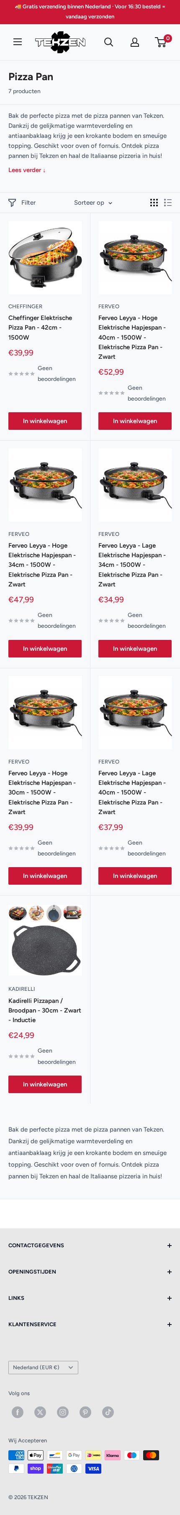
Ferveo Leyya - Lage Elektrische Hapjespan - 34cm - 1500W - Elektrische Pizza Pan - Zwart (132, 565)
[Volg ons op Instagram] (63, 1412)
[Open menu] (17, 42)
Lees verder (27, 170)
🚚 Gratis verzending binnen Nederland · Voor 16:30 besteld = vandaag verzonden (90, 11)
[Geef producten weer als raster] (154, 202)
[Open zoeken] (109, 42)
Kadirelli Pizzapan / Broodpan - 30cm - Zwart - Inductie (44, 1010)
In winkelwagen (45, 421)
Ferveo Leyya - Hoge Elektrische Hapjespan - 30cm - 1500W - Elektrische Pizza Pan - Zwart (42, 792)
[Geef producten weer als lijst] (168, 202)
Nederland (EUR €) (36, 1367)
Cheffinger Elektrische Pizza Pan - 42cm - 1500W (40, 327)
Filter (28, 202)
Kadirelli (21, 989)
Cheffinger (25, 306)
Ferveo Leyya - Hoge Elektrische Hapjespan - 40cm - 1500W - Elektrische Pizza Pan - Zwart (132, 337)
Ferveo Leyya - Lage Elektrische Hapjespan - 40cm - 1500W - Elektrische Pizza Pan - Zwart (132, 792)
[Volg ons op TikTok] (108, 1412)
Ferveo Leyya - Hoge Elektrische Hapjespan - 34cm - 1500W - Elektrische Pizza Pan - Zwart (42, 565)
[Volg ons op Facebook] (17, 1412)
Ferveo (108, 306)
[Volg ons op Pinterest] (85, 1412)
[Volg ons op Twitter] (40, 1412)
